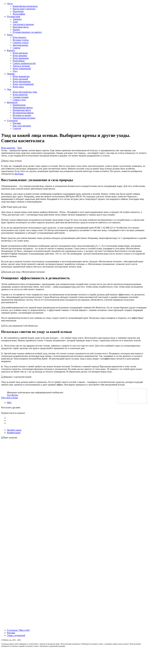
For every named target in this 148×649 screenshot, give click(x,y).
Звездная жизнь (20, 45)
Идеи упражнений (22, 68)
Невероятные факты (23, 107)
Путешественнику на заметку (27, 32)
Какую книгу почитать (24, 9)
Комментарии (14, 432)
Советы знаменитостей (24, 63)
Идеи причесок (20, 53)
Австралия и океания (23, 24)
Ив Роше (19, 174)
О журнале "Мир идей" (18, 630)
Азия (15, 22)
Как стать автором (22, 125)
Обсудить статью (9, 397)
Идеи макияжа (20, 55)
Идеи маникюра (21, 58)
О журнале (12, 120)
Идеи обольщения (21, 81)
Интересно (12, 102)
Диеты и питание (21, 66)
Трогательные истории (24, 118)
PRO (9, 402)
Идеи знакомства (21, 76)
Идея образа (19, 60)
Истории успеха (21, 40)
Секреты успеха (20, 42)
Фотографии (19, 14)
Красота (11, 50)
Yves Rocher (12, 395)
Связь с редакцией (16, 635)
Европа (16, 29)
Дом (9, 89)
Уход (15, 71)
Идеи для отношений (23, 84)
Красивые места (21, 27)
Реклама (17, 123)
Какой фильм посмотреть (25, 6)
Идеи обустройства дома (25, 92)
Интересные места (22, 110)
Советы (16, 48)
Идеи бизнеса (19, 37)
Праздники (18, 11)
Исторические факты (23, 112)
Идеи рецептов (20, 94)
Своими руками (20, 97)
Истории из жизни (22, 115)
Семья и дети (19, 99)
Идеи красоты (8, 148)
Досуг (10, 3)
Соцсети (17, 128)
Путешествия (13, 16)
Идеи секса (18, 86)
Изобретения (19, 105)
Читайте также (14, 430)
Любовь (11, 73)
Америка (17, 19)
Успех (10, 35)
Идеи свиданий (20, 79)
